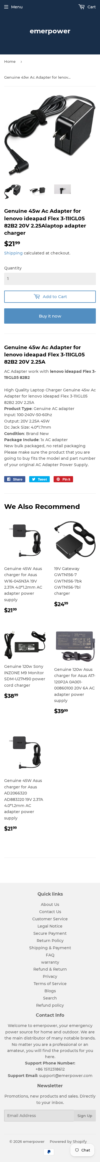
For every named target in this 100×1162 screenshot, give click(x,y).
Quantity (13, 268)
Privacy (50, 976)
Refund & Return (50, 969)
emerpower (50, 31)
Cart (91, 6)
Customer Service (50, 918)
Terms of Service (50, 983)
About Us (50, 904)
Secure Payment (50, 933)
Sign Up (85, 1115)
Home (10, 61)
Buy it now (50, 316)
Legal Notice (50, 926)
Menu (16, 6)
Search (50, 998)
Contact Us (50, 911)
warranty (50, 962)
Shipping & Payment (50, 947)
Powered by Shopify (68, 1141)
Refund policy (50, 1005)
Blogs (50, 990)
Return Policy (50, 940)
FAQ (50, 955)
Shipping (13, 253)
